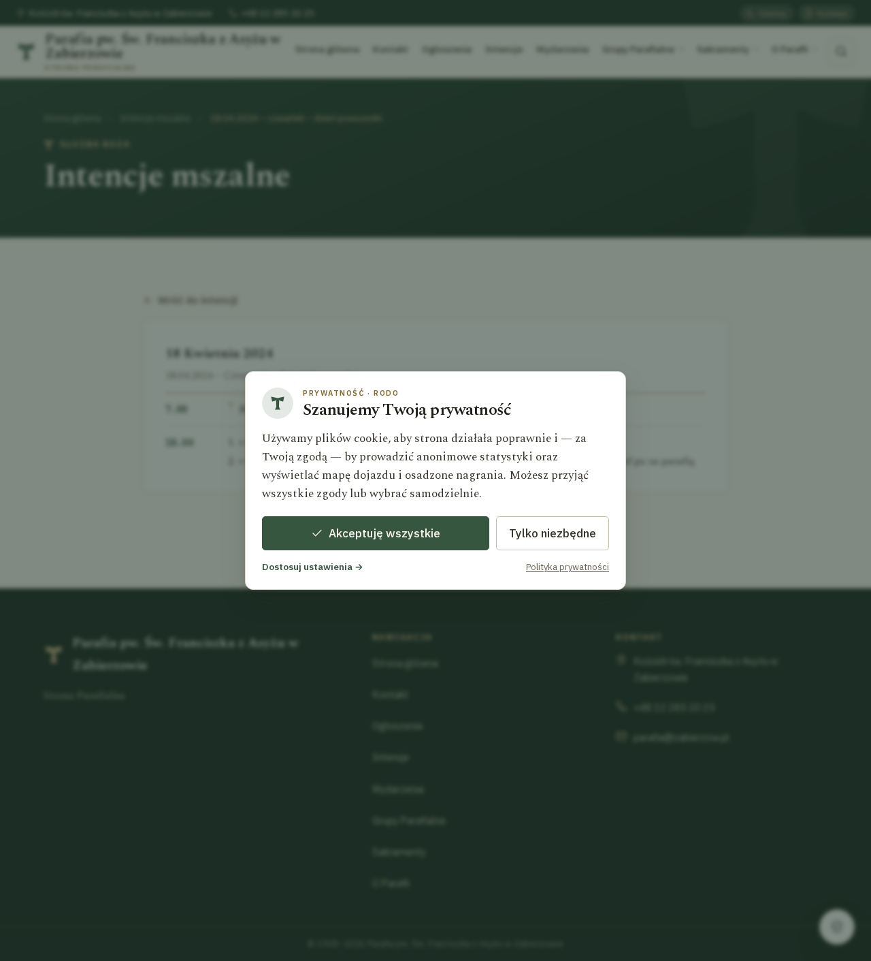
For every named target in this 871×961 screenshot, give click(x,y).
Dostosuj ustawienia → (312, 567)
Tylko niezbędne (552, 533)
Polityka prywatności (567, 567)
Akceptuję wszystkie (384, 533)
